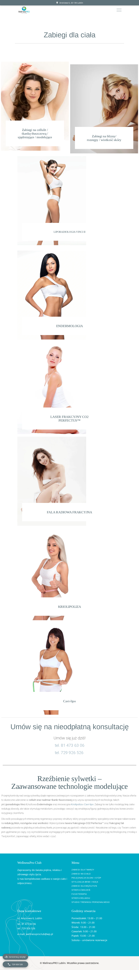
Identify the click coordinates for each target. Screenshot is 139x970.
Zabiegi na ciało (81, 874)
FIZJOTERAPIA (79, 894)
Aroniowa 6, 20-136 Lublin (71, 2)
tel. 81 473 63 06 (69, 745)
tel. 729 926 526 (69, 752)
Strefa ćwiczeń (81, 890)
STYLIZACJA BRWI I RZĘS (85, 882)
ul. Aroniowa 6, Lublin (29, 918)
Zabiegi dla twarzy (83, 870)
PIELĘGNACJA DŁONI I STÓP (86, 878)
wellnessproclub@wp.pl (39, 934)
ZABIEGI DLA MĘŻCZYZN (84, 886)
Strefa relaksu (81, 898)
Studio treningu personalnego (91, 902)
